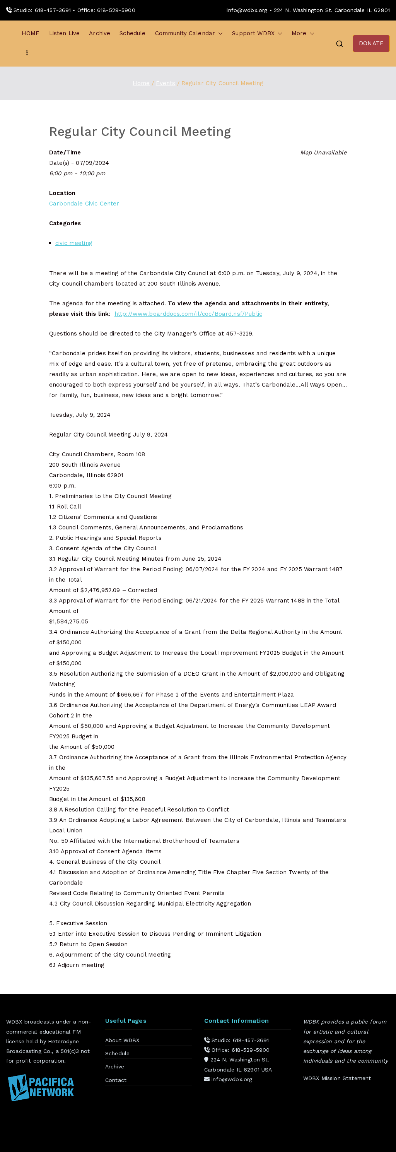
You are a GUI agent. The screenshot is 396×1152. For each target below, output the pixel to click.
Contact (115, 1080)
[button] (219, 33)
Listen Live (64, 33)
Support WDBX (253, 33)
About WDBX (122, 1040)
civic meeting (73, 243)
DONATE (371, 43)
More (299, 33)
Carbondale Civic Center (84, 203)
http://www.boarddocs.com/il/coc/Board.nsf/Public (188, 313)
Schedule (132, 33)
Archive (99, 33)
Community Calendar (185, 33)
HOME (31, 33)
